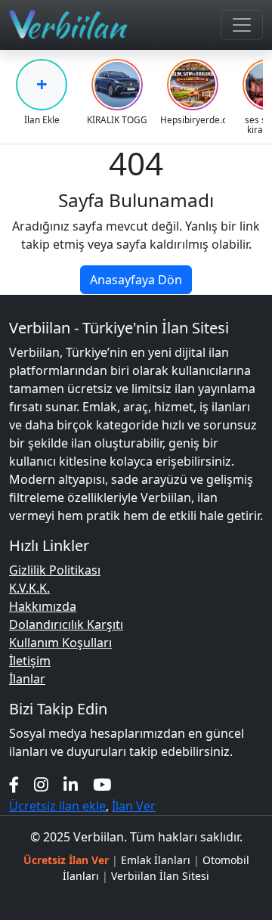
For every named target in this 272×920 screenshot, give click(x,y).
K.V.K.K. (29, 588)
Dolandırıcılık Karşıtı (66, 624)
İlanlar (27, 679)
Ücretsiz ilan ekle (57, 806)
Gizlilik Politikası (54, 570)
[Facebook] (14, 784)
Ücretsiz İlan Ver (66, 860)
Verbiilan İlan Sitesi (160, 876)
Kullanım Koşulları (60, 642)
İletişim (30, 660)
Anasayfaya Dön (136, 279)
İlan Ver (134, 806)
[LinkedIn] (70, 784)
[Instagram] (41, 784)
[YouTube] (102, 784)
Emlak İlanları (155, 860)
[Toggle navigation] (242, 25)
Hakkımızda (42, 606)
